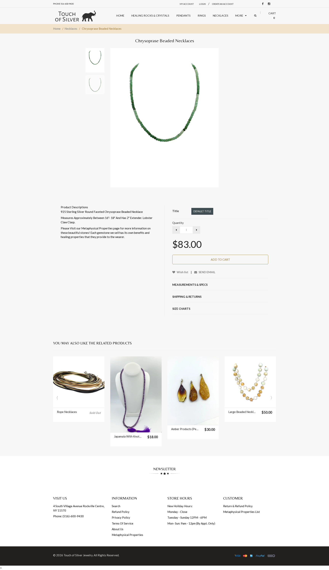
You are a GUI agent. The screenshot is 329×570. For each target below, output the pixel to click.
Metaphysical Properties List (241, 511)
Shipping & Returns (186, 296)
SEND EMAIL (206, 272)
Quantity (178, 222)
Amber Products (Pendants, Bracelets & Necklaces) (185, 429)
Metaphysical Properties (127, 534)
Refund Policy (120, 511)
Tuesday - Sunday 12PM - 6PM (187, 517)
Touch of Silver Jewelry (78, 555)
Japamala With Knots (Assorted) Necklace (128, 436)
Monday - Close (177, 511)
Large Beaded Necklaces (242, 412)
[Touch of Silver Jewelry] (75, 15)
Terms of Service (122, 523)
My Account (187, 4)
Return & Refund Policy (238, 506)
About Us (117, 529)
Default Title (202, 211)
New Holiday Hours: (180, 506)
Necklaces (71, 28)
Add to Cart (220, 259)
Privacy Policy (121, 517)
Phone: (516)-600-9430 (68, 516)
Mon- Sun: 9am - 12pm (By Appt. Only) (191, 523)
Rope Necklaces (67, 412)
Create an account (223, 4)
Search (116, 506)
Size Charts (181, 308)
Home (57, 28)
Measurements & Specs (190, 284)
